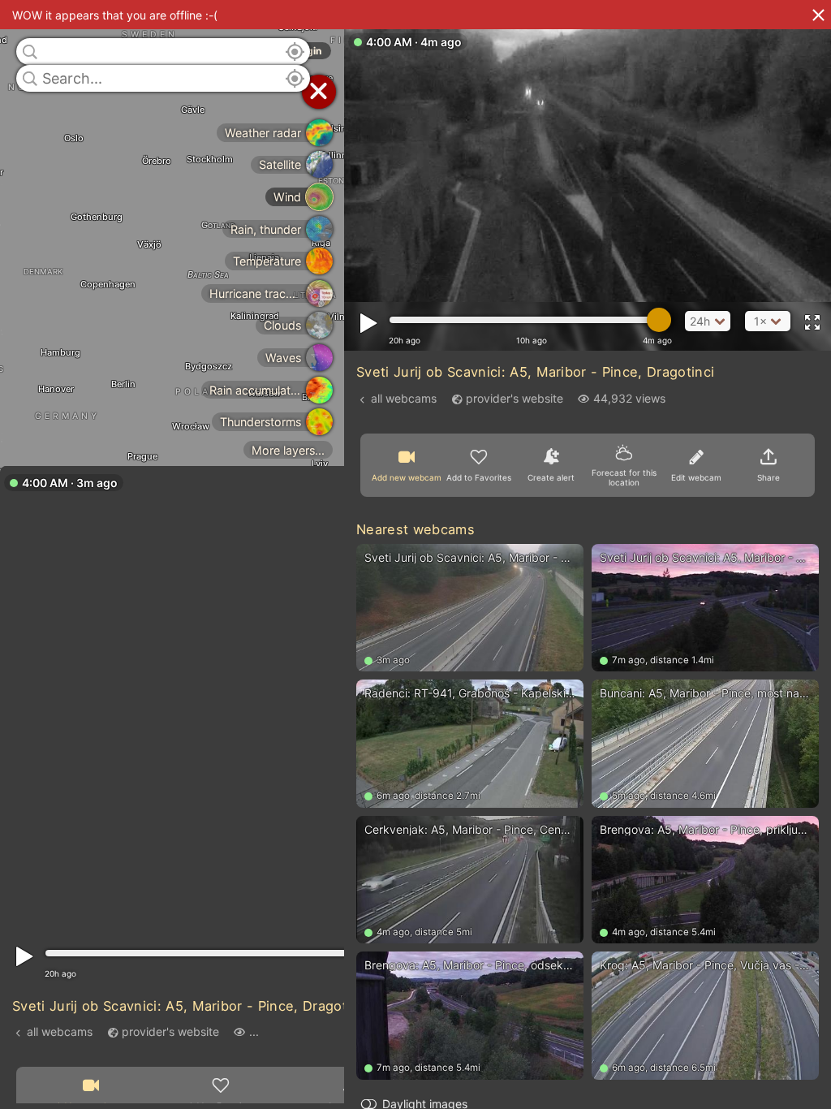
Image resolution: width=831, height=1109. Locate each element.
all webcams (60, 1031)
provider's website (170, 1031)
